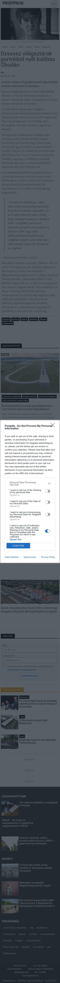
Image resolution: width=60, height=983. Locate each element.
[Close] (54, 426)
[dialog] (30, 491)
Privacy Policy (48, 557)
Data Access (30, 557)
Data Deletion (12, 557)
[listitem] (30, 483)
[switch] (47, 491)
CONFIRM (18, 546)
